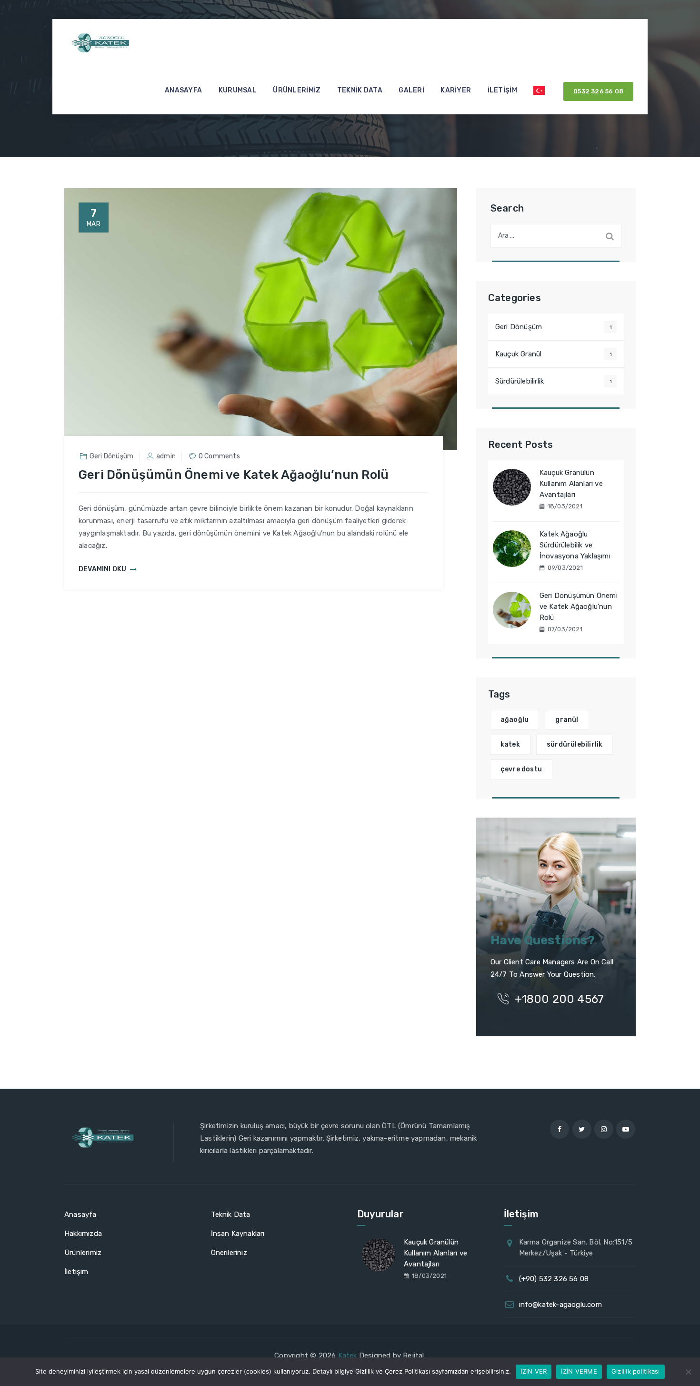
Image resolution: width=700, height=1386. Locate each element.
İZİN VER (533, 1371)
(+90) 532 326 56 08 (554, 1279)
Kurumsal (238, 90)
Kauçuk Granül (518, 354)
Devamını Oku (102, 569)
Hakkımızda (83, 1233)
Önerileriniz (229, 1252)
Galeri (411, 90)
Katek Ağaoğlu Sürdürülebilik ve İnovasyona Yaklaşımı (575, 545)
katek (510, 744)
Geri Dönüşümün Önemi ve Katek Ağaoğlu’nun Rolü (234, 474)
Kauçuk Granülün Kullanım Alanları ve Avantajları (571, 483)
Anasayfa (183, 90)
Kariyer (455, 90)
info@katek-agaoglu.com (560, 1304)
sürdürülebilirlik (574, 744)
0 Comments (219, 456)
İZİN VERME (579, 1371)
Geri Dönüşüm (111, 456)
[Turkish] (539, 90)
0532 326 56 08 (598, 91)
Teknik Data (359, 90)
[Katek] (102, 43)
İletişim (502, 90)
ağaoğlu (514, 720)
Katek (347, 1355)
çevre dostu (521, 769)
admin (166, 456)
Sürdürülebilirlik (519, 381)
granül (566, 720)
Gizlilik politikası (635, 1371)
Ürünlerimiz (296, 90)
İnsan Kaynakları (238, 1233)
